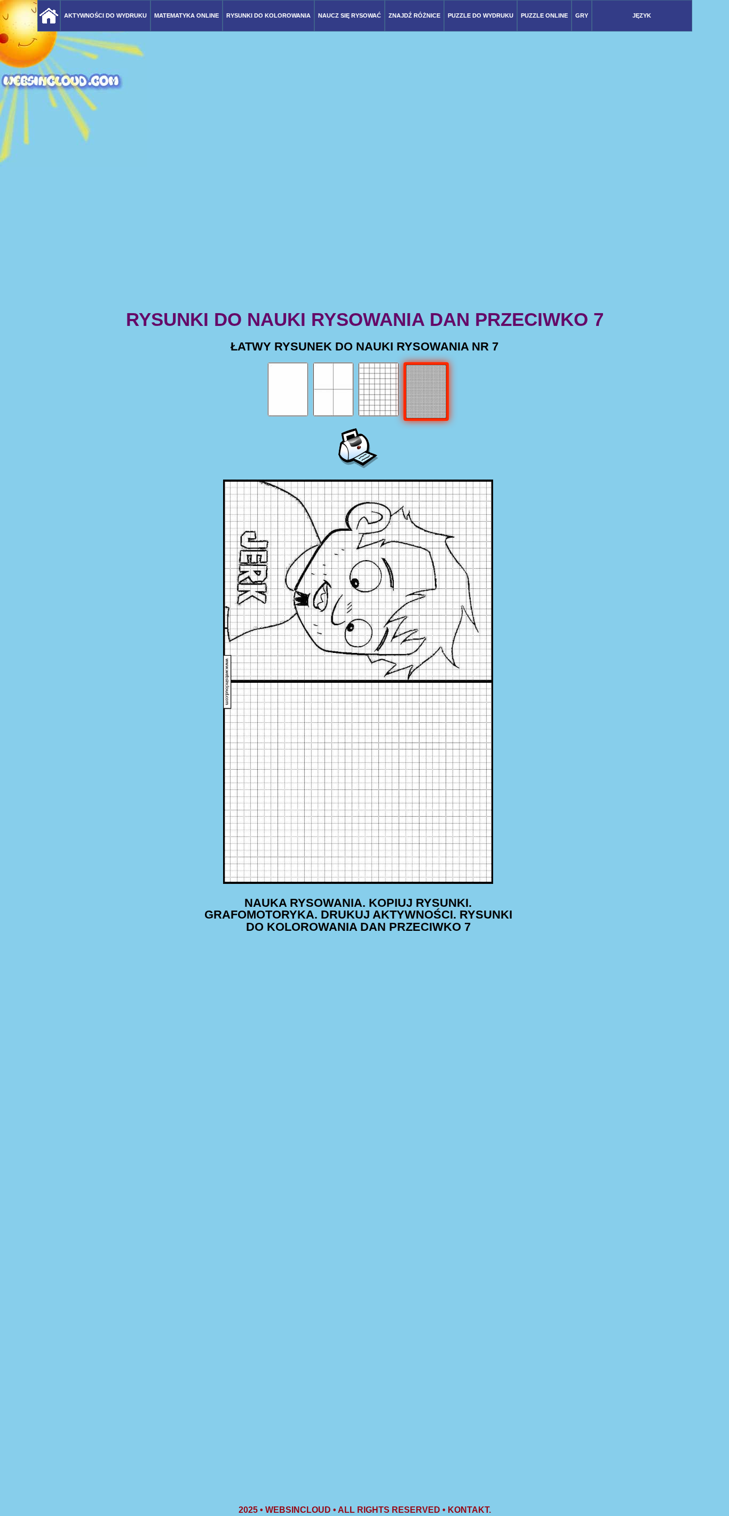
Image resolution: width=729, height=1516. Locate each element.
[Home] (48, 15)
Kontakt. (469, 1509)
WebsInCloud (298, 1509)
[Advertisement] (364, 224)
